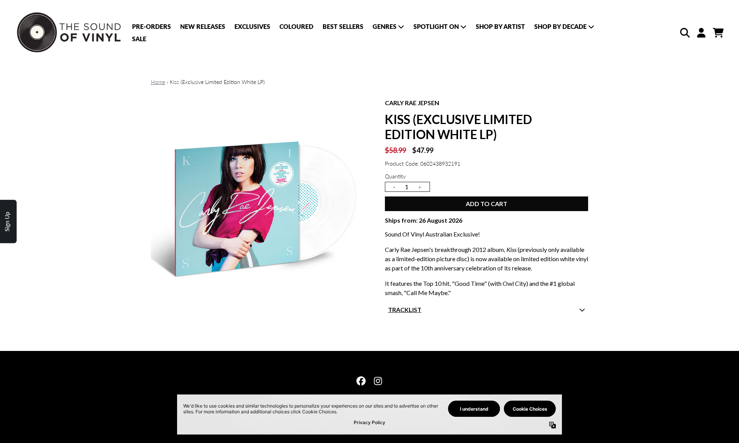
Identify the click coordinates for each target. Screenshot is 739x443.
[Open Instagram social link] (378, 381)
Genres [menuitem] (384, 26)
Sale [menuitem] (139, 38)
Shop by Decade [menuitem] (560, 26)
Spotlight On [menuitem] (436, 26)
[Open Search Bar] (684, 32)
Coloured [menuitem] (296, 26)
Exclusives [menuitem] (252, 26)
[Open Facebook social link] (361, 381)
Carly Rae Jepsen (412, 102)
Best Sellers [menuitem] (343, 26)
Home (158, 82)
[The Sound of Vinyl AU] (69, 32)
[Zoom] (260, 207)
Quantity (395, 176)
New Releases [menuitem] (202, 26)
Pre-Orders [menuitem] (151, 26)
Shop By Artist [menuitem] (500, 26)
